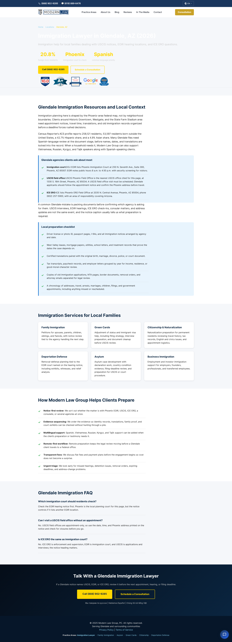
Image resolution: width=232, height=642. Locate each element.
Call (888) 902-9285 (53, 69)
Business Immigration (161, 356)
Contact (158, 12)
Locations (50, 27)
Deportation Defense (54, 356)
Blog (117, 12)
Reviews (128, 12)
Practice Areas (89, 12)
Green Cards (102, 327)
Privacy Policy (106, 629)
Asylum (99, 356)
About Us (105, 12)
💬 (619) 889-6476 (71, 3)
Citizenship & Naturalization (165, 327)
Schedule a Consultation (87, 69)
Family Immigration (53, 327)
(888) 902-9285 (49, 3)
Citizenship (144, 635)
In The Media (142, 12)
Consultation (184, 12)
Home (40, 27)
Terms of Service (124, 629)
